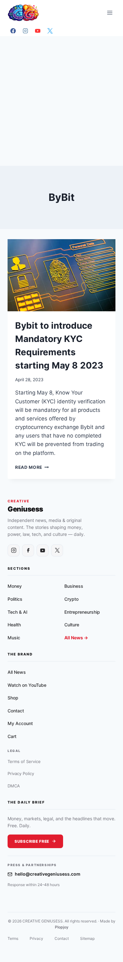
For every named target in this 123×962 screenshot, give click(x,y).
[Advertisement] (61, 101)
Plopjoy (61, 927)
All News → (76, 637)
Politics (15, 599)
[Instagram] (25, 30)
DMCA (14, 785)
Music (14, 637)
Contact (16, 710)
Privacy (36, 938)
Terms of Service (24, 761)
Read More (32, 467)
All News (17, 672)
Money (15, 586)
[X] (49, 30)
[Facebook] (13, 30)
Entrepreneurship (82, 612)
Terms (13, 938)
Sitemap (87, 938)
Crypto (71, 599)
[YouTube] (37, 30)
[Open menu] (109, 12)
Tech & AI (17, 612)
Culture (71, 624)
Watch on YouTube (27, 685)
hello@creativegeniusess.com (47, 874)
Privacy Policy (21, 773)
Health (14, 624)
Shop (13, 697)
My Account (20, 723)
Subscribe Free (32, 841)
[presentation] (61, 275)
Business (73, 586)
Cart (12, 736)
